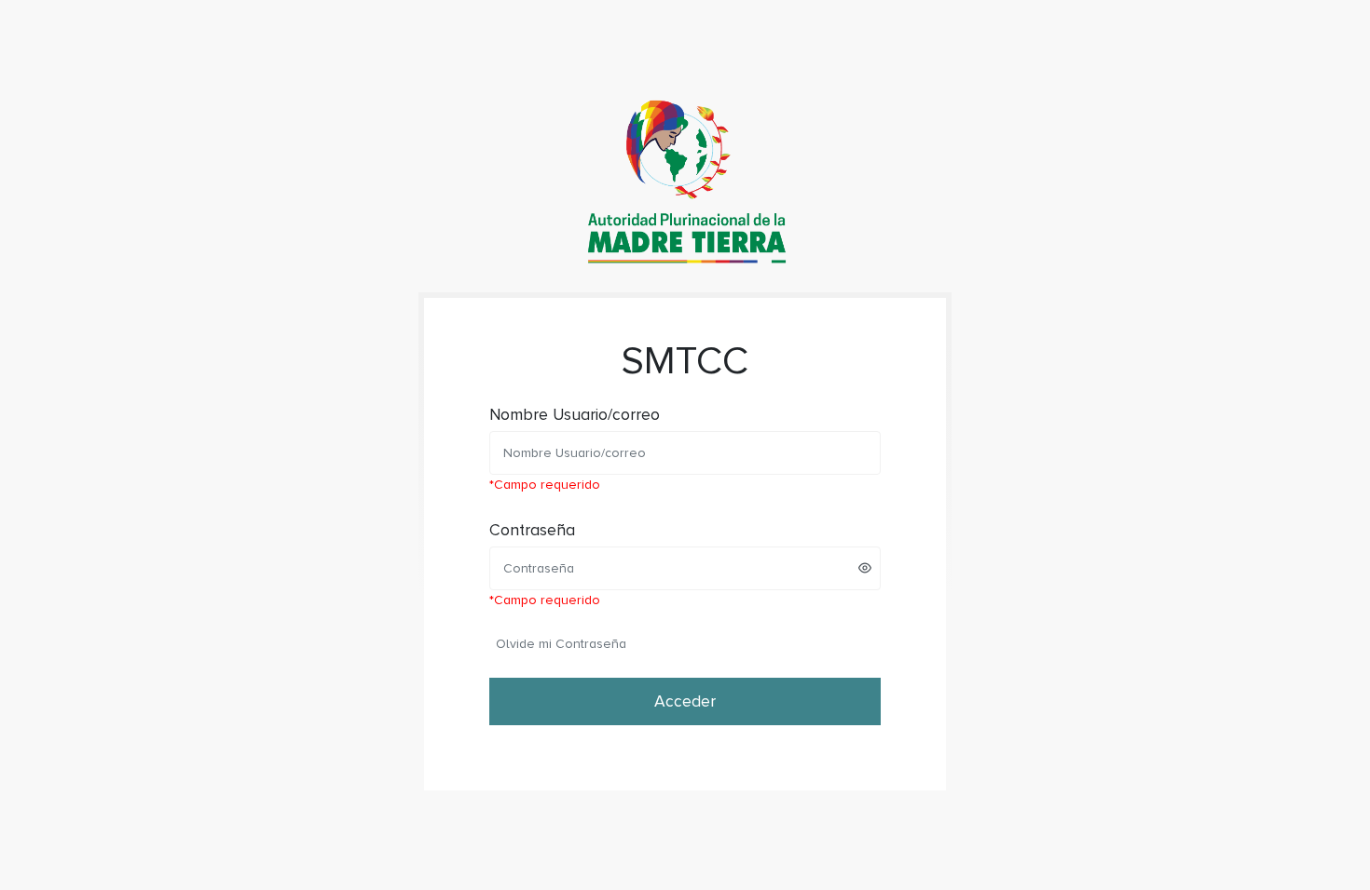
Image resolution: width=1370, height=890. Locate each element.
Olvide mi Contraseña (561, 644)
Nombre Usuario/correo (574, 415)
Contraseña (532, 530)
